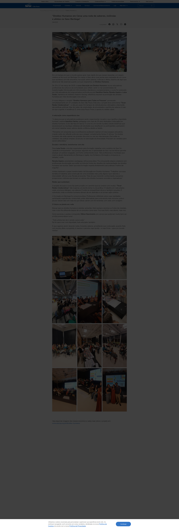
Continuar (123, 524)
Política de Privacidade (77, 526)
